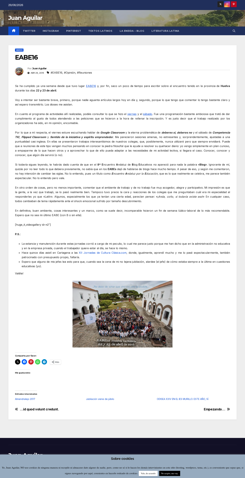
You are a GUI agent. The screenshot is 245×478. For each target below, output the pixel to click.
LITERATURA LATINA (165, 30)
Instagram (51, 30)
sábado (147, 114)
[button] (234, 31)
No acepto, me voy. (169, 473)
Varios (19, 50)
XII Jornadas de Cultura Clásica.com (102, 252)
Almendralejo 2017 (25, 399)
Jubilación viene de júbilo (100, 399)
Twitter (29, 30)
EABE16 (91, 86)
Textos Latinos (100, 30)
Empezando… (214, 409)
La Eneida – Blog (132, 30)
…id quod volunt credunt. (39, 409)
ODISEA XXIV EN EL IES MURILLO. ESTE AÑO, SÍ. (183, 399)
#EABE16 (56, 72)
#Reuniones (84, 72)
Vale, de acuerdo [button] (148, 473)
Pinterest (73, 30)
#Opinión (69, 72)
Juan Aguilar (25, 17)
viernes (131, 114)
